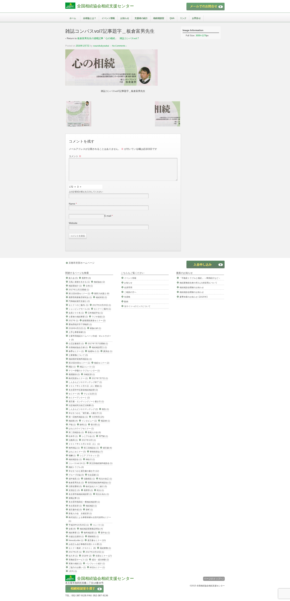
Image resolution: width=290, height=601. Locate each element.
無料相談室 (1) (90, 532)
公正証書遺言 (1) (76, 343)
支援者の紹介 (141, 18)
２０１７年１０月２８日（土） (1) (84, 444)
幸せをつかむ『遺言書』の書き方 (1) (85, 413)
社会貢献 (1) (93, 475)
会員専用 (128, 287)
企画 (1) (89, 286)
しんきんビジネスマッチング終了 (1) (85, 382)
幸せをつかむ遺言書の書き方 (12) (84, 471)
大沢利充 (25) (98, 417)
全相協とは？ (89, 18)
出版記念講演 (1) (76, 536)
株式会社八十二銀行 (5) (96, 486)
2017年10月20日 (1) (101, 305)
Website (73, 223)
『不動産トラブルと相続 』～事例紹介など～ (200, 278)
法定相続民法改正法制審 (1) (81, 405)
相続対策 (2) (101, 297)
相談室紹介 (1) (75, 286)
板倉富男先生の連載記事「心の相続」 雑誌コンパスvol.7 (108, 38)
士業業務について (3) (78, 355)
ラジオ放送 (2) (98, 317)
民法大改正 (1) (105, 479)
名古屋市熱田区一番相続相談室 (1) (84, 502)
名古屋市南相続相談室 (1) (80, 494)
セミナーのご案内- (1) (78, 305)
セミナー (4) (74, 394)
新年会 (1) (105, 532)
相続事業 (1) (74, 532)
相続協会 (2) (99, 282)
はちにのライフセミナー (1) (81, 428)
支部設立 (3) (74, 490)
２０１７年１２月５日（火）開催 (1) (85, 386)
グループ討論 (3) (76, 475)
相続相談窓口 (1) (99, 347)
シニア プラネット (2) (89, 455)
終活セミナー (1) (97, 567)
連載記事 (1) (74, 498)
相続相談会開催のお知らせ (192, 287)
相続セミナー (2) (101, 363)
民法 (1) (100, 490)
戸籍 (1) (72, 425)
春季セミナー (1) (76, 351)
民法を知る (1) (102, 494)
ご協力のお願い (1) (77, 567)
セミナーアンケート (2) (79, 397)
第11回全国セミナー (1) (79, 293)
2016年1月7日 (82, 45)
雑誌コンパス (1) (87, 367)
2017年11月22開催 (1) (79, 289)
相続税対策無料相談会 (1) (80, 359)
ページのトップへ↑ (214, 578)
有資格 (127, 297)
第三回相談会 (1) (91, 448)
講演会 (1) (107, 351)
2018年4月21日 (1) (77, 328)
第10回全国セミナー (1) (79, 363)
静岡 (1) (83, 425)
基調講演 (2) (74, 374)
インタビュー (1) (89, 421)
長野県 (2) (88, 490)
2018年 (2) (86, 556)
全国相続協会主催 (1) (78, 347)
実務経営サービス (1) (78, 560)
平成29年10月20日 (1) (79, 525)
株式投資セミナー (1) (78, 378)
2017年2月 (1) (75, 552)
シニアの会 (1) (88, 436)
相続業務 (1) (105, 548)
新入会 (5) (73, 278)
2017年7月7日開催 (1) (98, 343)
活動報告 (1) (89, 479)
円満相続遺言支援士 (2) (79, 301)
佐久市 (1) (73, 556)
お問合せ (196, 18)
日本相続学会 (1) (95, 313)
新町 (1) (89, 509)
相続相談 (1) (91, 506)
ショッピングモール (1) (79, 309)
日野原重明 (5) (75, 486)
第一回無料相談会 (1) (78, 417)
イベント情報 (108, 18)
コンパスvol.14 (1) (77, 463)
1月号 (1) (73, 571)
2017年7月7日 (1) (100, 378)
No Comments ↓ (119, 46)
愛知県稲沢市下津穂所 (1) (80, 324)
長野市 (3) (86, 278)
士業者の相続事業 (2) (78, 317)
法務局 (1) (73, 440)
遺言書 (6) (107, 448)
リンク (183, 18)
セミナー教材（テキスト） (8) (82, 548)
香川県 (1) (95, 425)
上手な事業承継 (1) (77, 332)
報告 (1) (105, 409)
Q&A (172, 18)
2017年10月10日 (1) (95, 552)
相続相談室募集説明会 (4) (91, 529)
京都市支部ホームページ (81, 262)
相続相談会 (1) (75, 459)
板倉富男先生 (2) (76, 482)
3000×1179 (201, 35)
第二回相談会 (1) (76, 432)
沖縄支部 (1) (89, 374)
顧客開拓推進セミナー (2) (94, 320)
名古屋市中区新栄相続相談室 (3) (83, 390)
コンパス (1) (98, 525)
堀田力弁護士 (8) (101, 293)
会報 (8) (72, 529)
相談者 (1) (105, 421)
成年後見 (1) (74, 479)
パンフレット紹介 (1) (95, 563)
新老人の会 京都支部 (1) (80, 513)
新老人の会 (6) (94, 432)
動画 (126, 301)
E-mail (107, 215)
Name (72, 203)
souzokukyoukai (101, 45)
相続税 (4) (73, 421)
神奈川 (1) (90, 459)
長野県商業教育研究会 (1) (80, 297)
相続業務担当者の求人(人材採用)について (198, 283)
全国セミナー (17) (103, 556)
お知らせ (124, 18)
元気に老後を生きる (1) (79, 282)
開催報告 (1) (93, 536)
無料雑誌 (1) (74, 448)
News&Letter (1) (76, 540)
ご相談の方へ (130, 292)
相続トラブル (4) (76, 467)
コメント (75, 156)
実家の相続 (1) (75, 563)
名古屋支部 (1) (75, 506)
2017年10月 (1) (89, 440)
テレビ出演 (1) (90, 394)
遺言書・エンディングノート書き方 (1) (86, 401)
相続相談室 (158, 18)
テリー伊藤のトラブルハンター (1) (84, 370)
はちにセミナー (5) (77, 452)
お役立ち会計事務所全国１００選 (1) (85, 544)
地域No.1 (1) (93, 351)
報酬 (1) (72, 455)
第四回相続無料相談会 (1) (99, 482)
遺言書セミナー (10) (96, 540)
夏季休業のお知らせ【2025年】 (194, 297)
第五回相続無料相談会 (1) (100, 463)
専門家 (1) (103, 436)
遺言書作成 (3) (75, 509)
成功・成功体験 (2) (100, 560)
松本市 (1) (73, 436)
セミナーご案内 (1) (102, 309)
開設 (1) (72, 367)
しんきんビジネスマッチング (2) (83, 409)
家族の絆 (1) (95, 328)
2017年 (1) (73, 320)
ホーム (72, 18)
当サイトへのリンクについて (137, 306)
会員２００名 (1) (76, 313)
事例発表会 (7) (96, 452)
